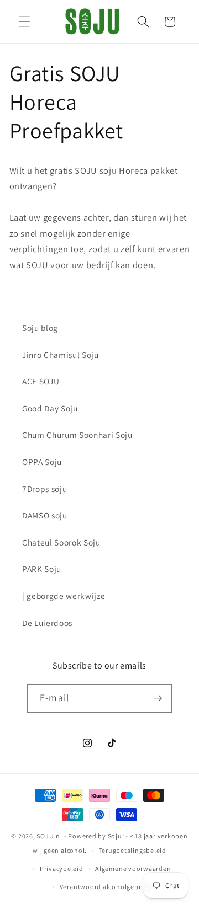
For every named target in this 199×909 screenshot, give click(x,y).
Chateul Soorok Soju (61, 542)
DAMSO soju (44, 515)
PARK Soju (41, 568)
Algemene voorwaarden (133, 868)
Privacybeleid (61, 868)
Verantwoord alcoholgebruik (105, 887)
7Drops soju (44, 488)
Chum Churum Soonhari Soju (77, 434)
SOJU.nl (49, 836)
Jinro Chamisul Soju (60, 354)
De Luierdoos (47, 622)
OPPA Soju (42, 461)
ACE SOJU (40, 381)
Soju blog (40, 327)
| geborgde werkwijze (63, 595)
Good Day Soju (50, 408)
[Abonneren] (157, 698)
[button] (24, 21)
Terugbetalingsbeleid (132, 850)
